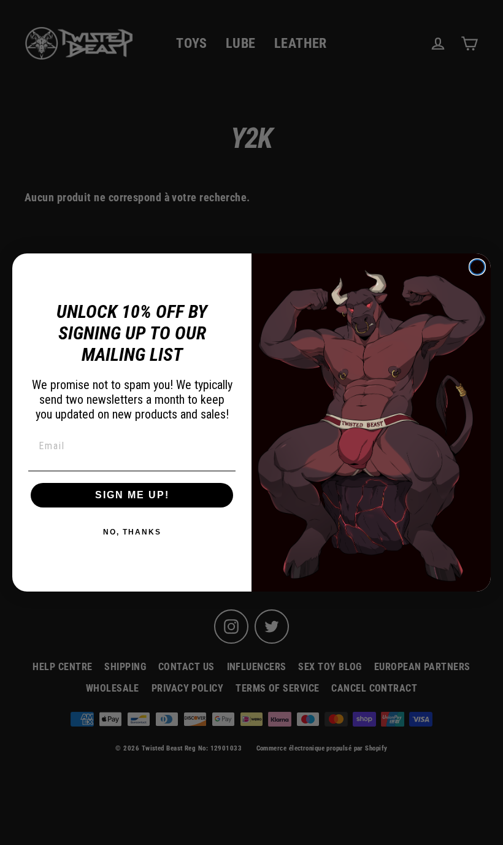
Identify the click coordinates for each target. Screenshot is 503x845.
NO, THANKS (132, 532)
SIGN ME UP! (132, 495)
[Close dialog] (477, 267)
